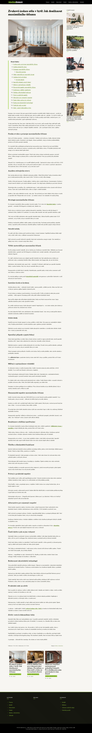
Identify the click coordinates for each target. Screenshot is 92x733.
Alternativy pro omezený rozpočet (22, 98)
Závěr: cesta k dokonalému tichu (22, 108)
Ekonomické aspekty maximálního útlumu (24, 87)
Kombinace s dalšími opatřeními (22, 90)
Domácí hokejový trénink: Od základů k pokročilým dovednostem (74, 94)
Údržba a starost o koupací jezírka (73, 49)
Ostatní (65, 2)
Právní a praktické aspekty (20, 95)
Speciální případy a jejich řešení (22, 82)
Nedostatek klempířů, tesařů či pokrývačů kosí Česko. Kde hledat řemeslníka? (74, 118)
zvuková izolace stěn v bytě (33, 608)
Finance (47, 2)
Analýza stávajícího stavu (20, 67)
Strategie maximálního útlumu (21, 69)
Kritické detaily (20, 80)
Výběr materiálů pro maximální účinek (23, 75)
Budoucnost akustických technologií (23, 103)
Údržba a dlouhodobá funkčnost (22, 92)
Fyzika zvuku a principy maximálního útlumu (25, 64)
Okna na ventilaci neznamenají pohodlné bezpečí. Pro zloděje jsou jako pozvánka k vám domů (53, 669)
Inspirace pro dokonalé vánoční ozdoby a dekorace (75, 27)
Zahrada (82, 2)
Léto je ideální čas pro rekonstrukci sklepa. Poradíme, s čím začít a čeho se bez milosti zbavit (35, 668)
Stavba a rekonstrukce (73, 2)
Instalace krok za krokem (20, 77)
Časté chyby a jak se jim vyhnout (22, 100)
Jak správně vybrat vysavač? (73, 71)
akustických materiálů (32, 276)
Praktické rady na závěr (19, 105)
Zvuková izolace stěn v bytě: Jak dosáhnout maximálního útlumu (15, 668)
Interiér (52, 2)
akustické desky (51, 204)
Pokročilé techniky (21, 72)
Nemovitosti (58, 2)
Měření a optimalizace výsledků (22, 85)
